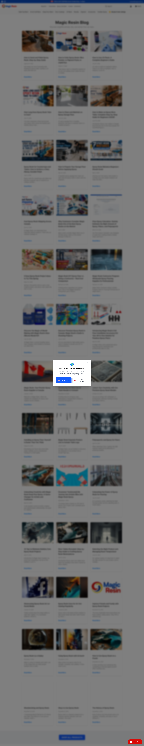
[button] (72, 373)
